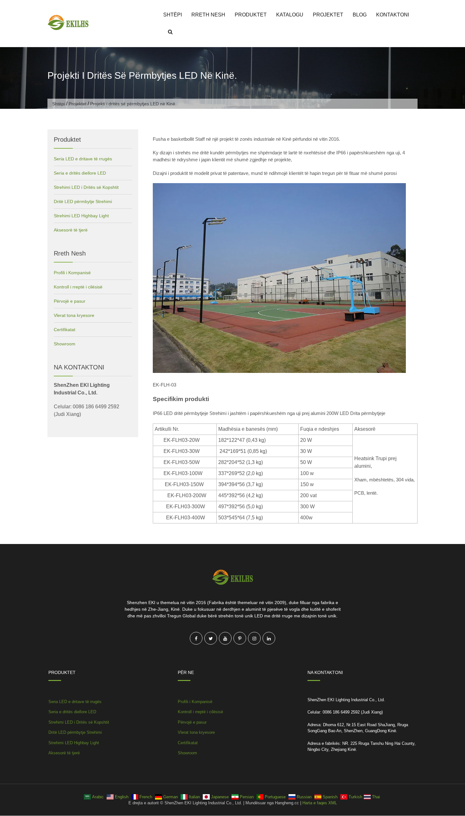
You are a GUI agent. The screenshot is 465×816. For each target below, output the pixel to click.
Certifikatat (64, 329)
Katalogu (289, 14)
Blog (360, 14)
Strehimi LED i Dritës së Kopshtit (86, 187)
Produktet (251, 14)
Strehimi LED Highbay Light (81, 215)
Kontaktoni (392, 14)
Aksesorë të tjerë (71, 229)
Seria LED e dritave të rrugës (83, 158)
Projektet (328, 14)
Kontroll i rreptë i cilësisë (78, 286)
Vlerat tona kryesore (74, 315)
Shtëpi (172, 14)
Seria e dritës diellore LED (80, 173)
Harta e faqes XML (319, 803)
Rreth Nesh (208, 14)
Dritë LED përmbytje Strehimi (83, 201)
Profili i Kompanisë (72, 272)
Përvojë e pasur (69, 301)
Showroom (64, 343)
